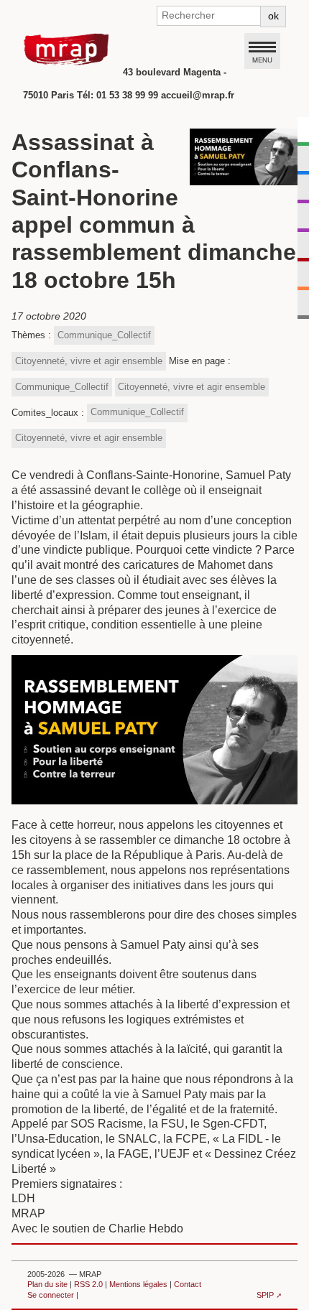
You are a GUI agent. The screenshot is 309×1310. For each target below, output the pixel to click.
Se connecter (50, 1295)
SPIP (265, 1295)
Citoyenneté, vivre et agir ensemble (88, 361)
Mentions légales (138, 1284)
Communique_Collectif (104, 335)
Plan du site (47, 1284)
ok (273, 16)
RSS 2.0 (88, 1284)
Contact (187, 1284)
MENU (262, 60)
